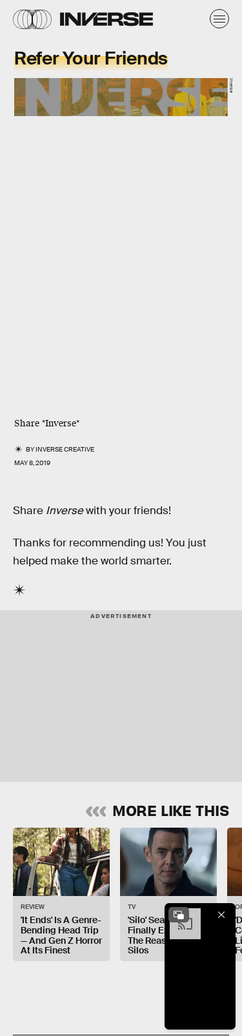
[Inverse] (106, 19)
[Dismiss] (221, 914)
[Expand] (178, 914)
